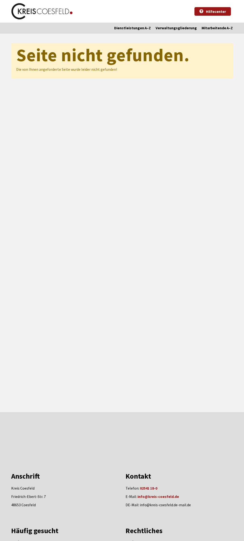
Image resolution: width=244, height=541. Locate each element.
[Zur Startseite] (42, 11)
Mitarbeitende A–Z (217, 27)
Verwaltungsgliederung (176, 27)
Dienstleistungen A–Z (132, 27)
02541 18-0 (148, 488)
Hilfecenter (215, 11)
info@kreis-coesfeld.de (158, 496)
